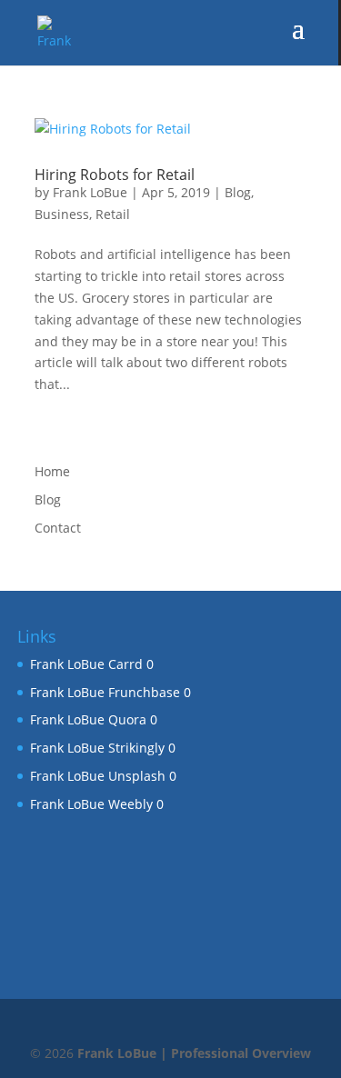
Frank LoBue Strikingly (97, 747)
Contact (58, 527)
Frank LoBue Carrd (86, 664)
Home (52, 471)
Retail (112, 214)
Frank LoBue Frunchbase (105, 692)
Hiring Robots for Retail (115, 175)
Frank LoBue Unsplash (97, 775)
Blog (238, 192)
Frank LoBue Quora (88, 719)
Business (62, 214)
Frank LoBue (90, 192)
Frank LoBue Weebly (91, 804)
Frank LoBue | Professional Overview (194, 1053)
